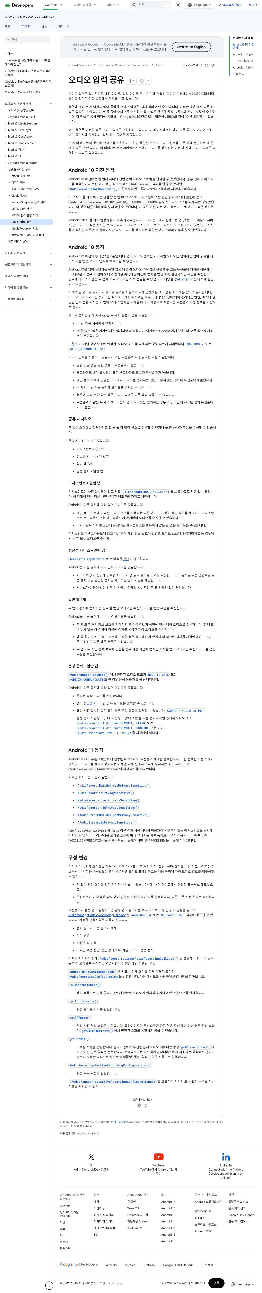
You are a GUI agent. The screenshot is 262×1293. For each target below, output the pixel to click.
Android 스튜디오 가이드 (208, 1203)
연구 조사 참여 (237, 1221)
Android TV (134, 1228)
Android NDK (203, 1231)
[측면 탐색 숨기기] (49, 1286)
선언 (126, 559)
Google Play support (241, 1215)
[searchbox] (27, 39)
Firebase (149, 1265)
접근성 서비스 (93, 703)
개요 (7, 26)
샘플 (44, 26)
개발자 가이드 (203, 1211)
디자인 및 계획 (82, 5)
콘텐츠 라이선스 (120, 1122)
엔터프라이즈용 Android (69, 1214)
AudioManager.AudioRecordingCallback (96, 915)
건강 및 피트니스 (104, 1215)
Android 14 (168, 1221)
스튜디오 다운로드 (206, 1225)
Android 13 (168, 1228)
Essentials (50, 5)
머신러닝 (99, 1208)
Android (65, 1206)
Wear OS (133, 1208)
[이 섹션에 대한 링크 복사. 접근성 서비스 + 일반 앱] (109, 550)
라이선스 (90, 1283)
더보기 (111, 5)
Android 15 (168, 1215)
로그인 (253, 5)
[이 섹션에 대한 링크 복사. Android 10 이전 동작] (119, 170)
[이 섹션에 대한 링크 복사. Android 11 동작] (107, 750)
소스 (62, 1229)
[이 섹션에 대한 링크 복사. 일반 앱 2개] (90, 600)
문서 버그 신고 (237, 1208)
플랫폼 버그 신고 (238, 1202)
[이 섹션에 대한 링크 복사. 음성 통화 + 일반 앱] (102, 666)
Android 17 (168, 1202)
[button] (24, 104)
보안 (62, 1222)
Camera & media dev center (29, 16)
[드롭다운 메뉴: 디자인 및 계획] (96, 5)
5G (96, 1234)
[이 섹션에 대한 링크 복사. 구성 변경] (92, 858)
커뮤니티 (63, 26)
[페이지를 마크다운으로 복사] (142, 80)
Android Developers (80, 65)
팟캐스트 (65, 1248)
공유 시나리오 (183, 279)
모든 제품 (207, 1265)
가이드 (26, 26)
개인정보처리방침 (104, 1228)
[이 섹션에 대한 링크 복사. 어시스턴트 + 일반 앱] (105, 483)
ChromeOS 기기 (137, 1215)
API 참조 (200, 1218)
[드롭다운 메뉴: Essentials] (63, 5)
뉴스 (62, 1235)
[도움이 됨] (207, 65)
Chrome (130, 1265)
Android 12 (168, 1234)
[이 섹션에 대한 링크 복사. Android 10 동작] (108, 247)
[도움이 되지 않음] (213, 65)
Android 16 (168, 1208)
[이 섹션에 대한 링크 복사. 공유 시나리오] (95, 419)
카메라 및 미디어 (104, 1221)
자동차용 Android (138, 1221)
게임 (96, 1202)
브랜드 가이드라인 (111, 1283)
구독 (216, 1283)
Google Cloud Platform (178, 1265)
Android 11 (168, 1241)
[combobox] (150, 5)
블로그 (64, 1242)
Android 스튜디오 (230, 5)
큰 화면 (131, 1202)
